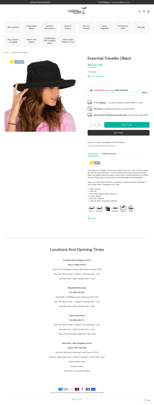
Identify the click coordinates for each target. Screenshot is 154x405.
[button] (31, 27)
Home (6, 52)
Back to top (77, 399)
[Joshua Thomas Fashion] (77, 11)
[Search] (139, 11)
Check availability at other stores (101, 145)
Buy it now (118, 133)
